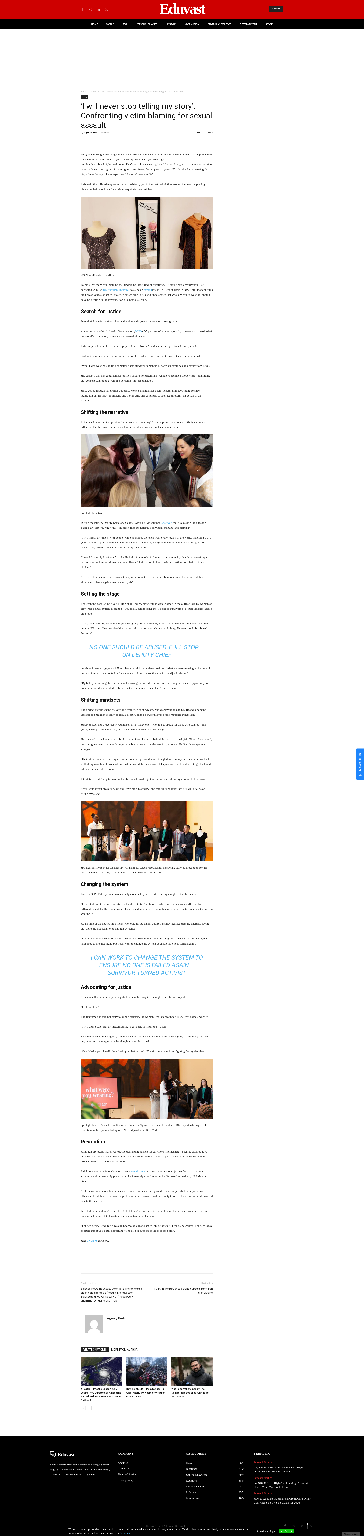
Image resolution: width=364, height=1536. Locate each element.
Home (84, 91)
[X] (106, 10)
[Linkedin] (98, 10)
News (94, 91)
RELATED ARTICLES (95, 1349)
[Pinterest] (102, 141)
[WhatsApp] (111, 141)
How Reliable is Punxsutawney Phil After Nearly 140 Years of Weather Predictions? (145, 1393)
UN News (91, 1240)
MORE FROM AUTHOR (124, 1349)
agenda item (138, 1171)
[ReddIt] (128, 141)
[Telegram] (145, 141)
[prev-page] (83, 1408)
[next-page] (89, 1408)
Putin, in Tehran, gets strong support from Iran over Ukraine (183, 1290)
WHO (138, 331)
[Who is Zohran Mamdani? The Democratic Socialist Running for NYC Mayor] (192, 1371)
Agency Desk (90, 132)
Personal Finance (263, 1462)
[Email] (137, 141)
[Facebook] (82, 10)
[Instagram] (90, 10)
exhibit (148, 289)
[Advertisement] (182, 57)
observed (166, 522)
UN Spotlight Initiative (116, 289)
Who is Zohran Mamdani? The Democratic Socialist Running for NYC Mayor (190, 1393)
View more (126, 1533)
